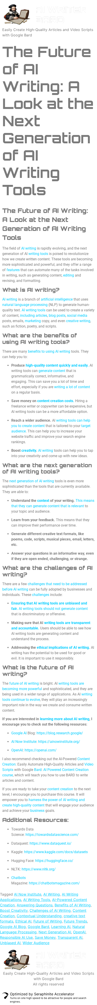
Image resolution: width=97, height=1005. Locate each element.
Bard (38, 770)
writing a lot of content (72, 387)
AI (22, 248)
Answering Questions (35, 905)
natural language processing (25, 305)
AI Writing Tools (36, 899)
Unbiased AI (10, 943)
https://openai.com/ (41, 750)
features (13, 270)
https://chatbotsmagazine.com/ (54, 883)
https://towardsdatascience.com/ (52, 834)
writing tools (38, 254)
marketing (33, 321)
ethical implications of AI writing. (63, 647)
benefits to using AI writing (49, 351)
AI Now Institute (23, 741)
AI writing (9, 299)
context (43, 500)
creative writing (78, 321)
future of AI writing (24, 683)
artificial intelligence (57, 299)
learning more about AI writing (64, 719)
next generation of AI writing (31, 481)
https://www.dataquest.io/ (51, 843)
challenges (40, 595)
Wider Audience (36, 943)
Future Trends (75, 921)
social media (77, 315)
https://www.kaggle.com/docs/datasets (56, 852)
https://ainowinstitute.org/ (59, 741)
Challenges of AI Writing (50, 910)
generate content (52, 371)
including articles (33, 315)
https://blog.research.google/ (60, 733)
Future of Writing (47, 921)
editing (68, 275)
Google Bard (38, 926)
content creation (60, 789)
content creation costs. (55, 401)
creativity (28, 450)
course (7, 775)
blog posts (57, 315)
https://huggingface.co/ (54, 861)
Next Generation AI (55, 932)
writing (30, 248)
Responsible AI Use (16, 937)
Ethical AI (23, 921)
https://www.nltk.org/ (39, 869)
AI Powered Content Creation (66, 770)
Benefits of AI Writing (73, 905)
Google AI (19, 733)
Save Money (45, 937)
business (37, 810)
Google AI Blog (13, 926)
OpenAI (17, 750)
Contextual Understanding (39, 916)
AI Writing (51, 894)
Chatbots (18, 878)
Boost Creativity (14, 910)
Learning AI (60, 926)
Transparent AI (70, 937)
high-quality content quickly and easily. (57, 365)
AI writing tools (33, 310)
